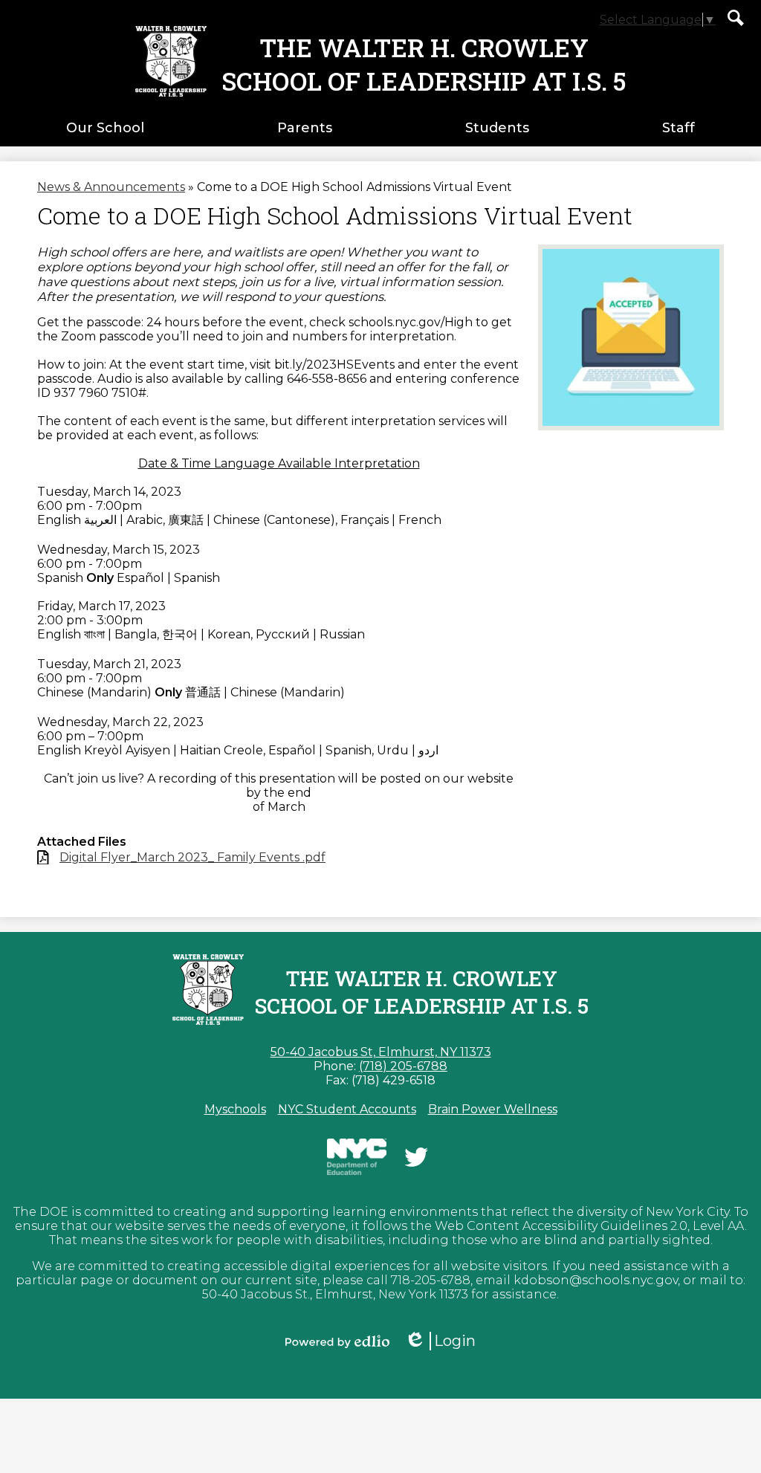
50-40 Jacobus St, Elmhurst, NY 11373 (381, 1052)
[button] (105, 127)
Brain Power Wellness (492, 1109)
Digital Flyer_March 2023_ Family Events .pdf (192, 857)
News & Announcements (111, 187)
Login (445, 1341)
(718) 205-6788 (403, 1066)
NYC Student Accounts (347, 1109)
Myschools (235, 1109)
